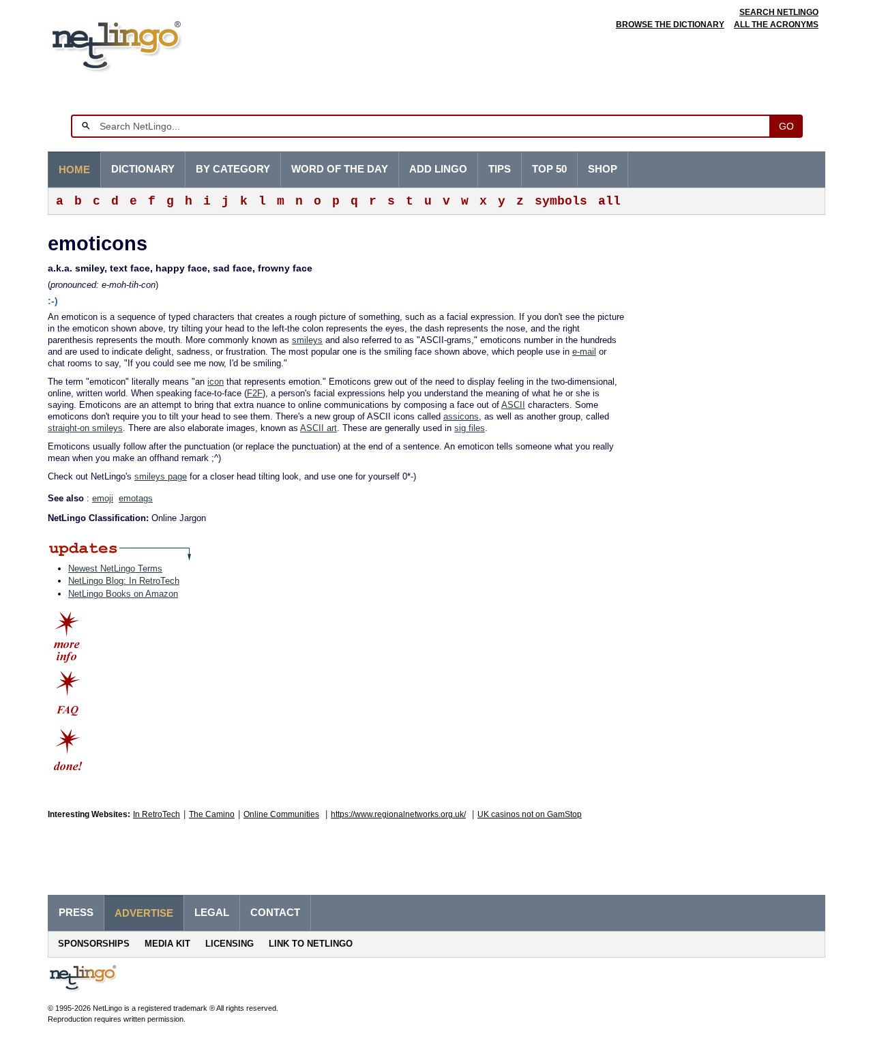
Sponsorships (94, 944)
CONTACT (275, 912)
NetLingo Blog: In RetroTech (123, 581)
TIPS (499, 169)
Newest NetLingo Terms (115, 568)
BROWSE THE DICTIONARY (670, 24)
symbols (561, 201)
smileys (307, 340)
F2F (255, 393)
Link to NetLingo (311, 944)
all (609, 201)
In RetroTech (156, 814)
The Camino (212, 814)
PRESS (76, 912)
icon (215, 381)
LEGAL (211, 912)
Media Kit (167, 944)
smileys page (160, 476)
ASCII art (318, 428)
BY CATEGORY (233, 169)
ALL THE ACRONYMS (776, 24)
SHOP (602, 169)
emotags (136, 498)
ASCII (513, 405)
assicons (461, 416)
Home (74, 169)
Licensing (229, 944)
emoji (102, 498)
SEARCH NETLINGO (778, 12)
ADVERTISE (144, 913)
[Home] (137, 44)
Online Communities (281, 814)
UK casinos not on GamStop (529, 814)
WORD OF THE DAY (339, 169)
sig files (469, 428)
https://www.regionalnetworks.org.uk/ (398, 814)
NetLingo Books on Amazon (123, 594)
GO (786, 126)
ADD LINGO (438, 169)
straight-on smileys (85, 428)
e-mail (584, 351)
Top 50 (549, 169)
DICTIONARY (143, 169)
